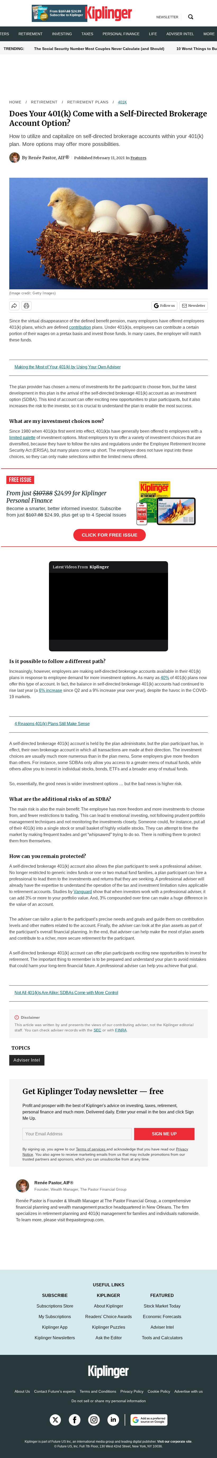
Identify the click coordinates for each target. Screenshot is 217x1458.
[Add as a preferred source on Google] (146, 1425)
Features (138, 158)
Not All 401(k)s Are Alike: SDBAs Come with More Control (66, 992)
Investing (62, 34)
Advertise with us (188, 1397)
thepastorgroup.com (84, 1220)
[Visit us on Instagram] (94, 1425)
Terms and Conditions (98, 1397)
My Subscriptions (55, 1322)
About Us (22, 1397)
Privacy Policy (131, 1397)
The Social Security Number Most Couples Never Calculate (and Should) (99, 49)
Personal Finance (121, 34)
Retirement (31, 34)
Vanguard (83, 891)
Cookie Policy (159, 1397)
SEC (97, 1030)
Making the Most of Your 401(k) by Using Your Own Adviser (67, 367)
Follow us (167, 306)
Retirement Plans (87, 102)
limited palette (22, 437)
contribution (80, 327)
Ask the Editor (109, 1343)
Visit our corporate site (174, 1447)
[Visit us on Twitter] (55, 1425)
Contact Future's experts (54, 1397)
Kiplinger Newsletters (55, 1343)
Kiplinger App (54, 1332)
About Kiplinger (108, 1311)
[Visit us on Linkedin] (113, 1425)
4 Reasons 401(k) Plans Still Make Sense (52, 723)
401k (122, 102)
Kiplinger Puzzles (108, 1332)
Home (15, 102)
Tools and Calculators (162, 1343)
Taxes (87, 34)
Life (153, 34)
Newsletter (196, 306)
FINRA (120, 1030)
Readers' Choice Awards (108, 1322)
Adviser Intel (180, 34)
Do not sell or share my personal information (108, 1406)
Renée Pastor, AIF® (49, 157)
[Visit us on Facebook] (74, 1425)
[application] (108, 606)
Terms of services (91, 1149)
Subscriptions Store (55, 1311)
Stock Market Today (162, 1311)
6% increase (50, 690)
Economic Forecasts (162, 1322)
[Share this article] (14, 305)
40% (165, 677)
